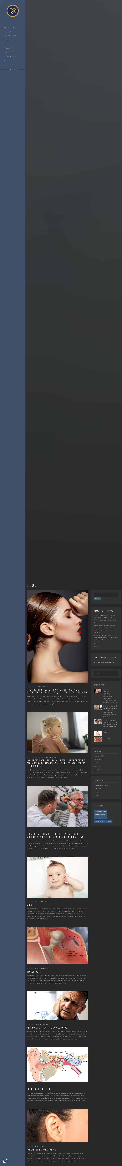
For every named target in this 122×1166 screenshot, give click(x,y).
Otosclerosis (34, 971)
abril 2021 (97, 766)
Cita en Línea (9, 52)
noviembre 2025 (99, 756)
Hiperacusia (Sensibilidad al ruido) (47, 1027)
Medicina (30, 901)
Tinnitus (109, 821)
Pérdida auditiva (99, 821)
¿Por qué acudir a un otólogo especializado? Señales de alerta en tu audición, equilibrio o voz (56, 835)
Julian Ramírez (10, 28)
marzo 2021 (97, 770)
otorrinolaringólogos (100, 814)
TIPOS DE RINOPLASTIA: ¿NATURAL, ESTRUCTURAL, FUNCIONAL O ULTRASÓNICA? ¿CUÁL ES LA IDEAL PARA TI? (57, 691)
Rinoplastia (31, 686)
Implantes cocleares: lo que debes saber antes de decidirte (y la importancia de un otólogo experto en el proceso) (56, 763)
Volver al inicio (11, 56)
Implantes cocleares (34, 757)
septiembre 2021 (99, 759)
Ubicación (8, 48)
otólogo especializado (100, 818)
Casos (6, 40)
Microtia (32, 904)
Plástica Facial (10, 36)
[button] (5, 1161)
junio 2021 (97, 763)
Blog (6, 44)
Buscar (97, 598)
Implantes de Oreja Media (41, 1149)
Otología (7, 32)
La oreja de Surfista (38, 1089)
